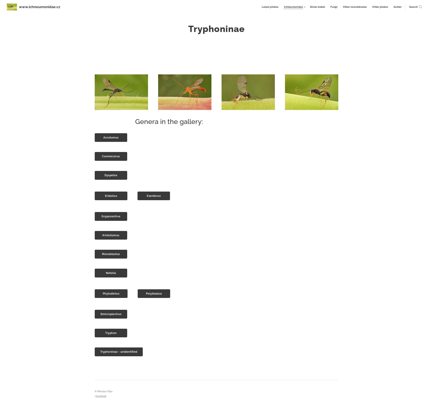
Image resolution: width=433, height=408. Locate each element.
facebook (101, 396)
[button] (415, 7)
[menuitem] (271, 7)
